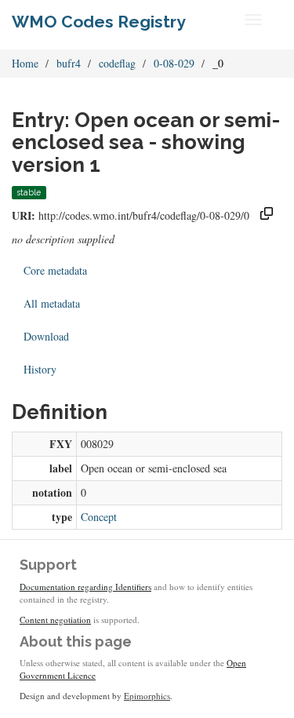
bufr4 (68, 63)
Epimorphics (147, 696)
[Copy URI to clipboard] (266, 215)
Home (25, 63)
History (40, 369)
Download (46, 336)
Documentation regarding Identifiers (85, 586)
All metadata (52, 303)
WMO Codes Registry (99, 21)
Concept (99, 516)
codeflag (117, 63)
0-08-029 (174, 63)
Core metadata (55, 270)
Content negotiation (55, 619)
